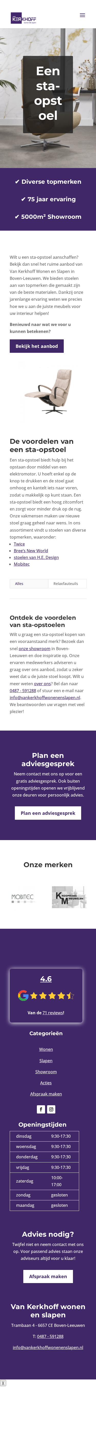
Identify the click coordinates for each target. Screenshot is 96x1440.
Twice (19, 544)
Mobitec (22, 564)
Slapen (45, 1061)
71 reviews (52, 1013)
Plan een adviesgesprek (48, 813)
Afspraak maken (46, 1094)
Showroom (46, 1072)
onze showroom (34, 648)
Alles (19, 583)
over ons (42, 683)
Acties (46, 1083)
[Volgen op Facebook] (41, 1109)
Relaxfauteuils (66, 583)
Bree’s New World (31, 551)
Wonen (46, 1049)
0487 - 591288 (23, 690)
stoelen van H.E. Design (36, 557)
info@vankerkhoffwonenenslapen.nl (45, 697)
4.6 (46, 978)
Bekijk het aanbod (37, 346)
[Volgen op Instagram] (51, 1109)
